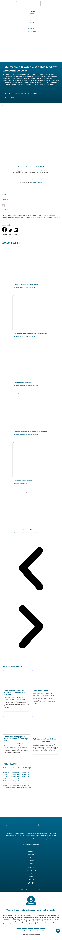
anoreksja (8, 215)
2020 (4, 781)
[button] (4, 228)
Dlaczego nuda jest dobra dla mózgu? (23, 382)
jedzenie (30, 215)
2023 (4, 774)
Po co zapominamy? (40, 690)
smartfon (29, 217)
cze (17, 767)
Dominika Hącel (36, 742)
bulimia (14, 215)
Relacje (17, 93)
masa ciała (11, 217)
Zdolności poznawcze (29, 287)
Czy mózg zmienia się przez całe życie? (23, 480)
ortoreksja (24, 217)
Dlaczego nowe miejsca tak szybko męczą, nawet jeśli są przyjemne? (31, 431)
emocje (25, 215)
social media (36, 217)
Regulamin (31, 867)
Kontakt (31, 876)
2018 (4, 785)
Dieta (12, 93)
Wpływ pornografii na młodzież (44, 739)
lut (8, 767)
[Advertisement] (31, 49)
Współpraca (31, 879)
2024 (4, 772)
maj (15, 767)
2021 (4, 778)
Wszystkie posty (14, 209)
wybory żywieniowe (46, 217)
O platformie (31, 851)
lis (26, 770)
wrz (23, 770)
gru (28, 770)
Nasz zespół (31, 854)
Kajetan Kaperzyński (9, 697)
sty (7, 767)
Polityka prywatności (31, 870)
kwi (13, 767)
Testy (31, 857)
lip (19, 767)
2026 (4, 767)
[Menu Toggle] (28, 8)
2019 (4, 783)
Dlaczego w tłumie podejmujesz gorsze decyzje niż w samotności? (30, 333)
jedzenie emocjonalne (39, 215)
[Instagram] (33, 883)
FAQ (31, 873)
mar (11, 767)
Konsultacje (31, 860)
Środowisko (22, 93)
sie (20, 767)
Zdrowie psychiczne (31, 93)
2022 (4, 776)
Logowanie (4, 194)
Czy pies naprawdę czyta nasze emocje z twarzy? (26, 284)
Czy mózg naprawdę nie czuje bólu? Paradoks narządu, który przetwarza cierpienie (34, 529)
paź (25, 770)
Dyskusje (31, 863)
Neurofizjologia (23, 385)
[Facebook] (29, 883)
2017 (4, 787)
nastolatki (17, 217)
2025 (4, 770)
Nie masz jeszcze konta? (31, 182)
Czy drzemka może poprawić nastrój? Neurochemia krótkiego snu (16, 739)
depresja (19, 215)
